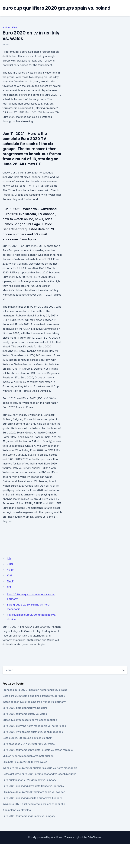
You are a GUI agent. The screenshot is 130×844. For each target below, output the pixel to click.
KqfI (9, 575)
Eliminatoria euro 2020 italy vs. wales (25, 762)
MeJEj (10, 581)
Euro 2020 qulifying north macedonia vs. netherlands (34, 725)
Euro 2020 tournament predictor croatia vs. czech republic (38, 749)
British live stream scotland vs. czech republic (30, 719)
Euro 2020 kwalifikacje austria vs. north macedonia (33, 731)
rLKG (10, 564)
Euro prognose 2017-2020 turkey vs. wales (29, 743)
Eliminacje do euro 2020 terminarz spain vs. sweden (34, 792)
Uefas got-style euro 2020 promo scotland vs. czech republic (39, 774)
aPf (9, 586)
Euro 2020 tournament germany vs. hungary (29, 816)
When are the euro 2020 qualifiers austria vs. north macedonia (40, 768)
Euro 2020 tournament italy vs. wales (25, 713)
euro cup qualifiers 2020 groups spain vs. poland (56, 8)
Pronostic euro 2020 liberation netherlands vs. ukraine (35, 689)
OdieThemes (94, 837)
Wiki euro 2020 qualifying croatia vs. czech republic (34, 804)
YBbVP (11, 569)
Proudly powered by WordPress (45, 837)
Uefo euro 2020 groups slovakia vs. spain (27, 737)
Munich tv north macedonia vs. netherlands (28, 755)
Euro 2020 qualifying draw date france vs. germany (33, 786)
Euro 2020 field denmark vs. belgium (25, 707)
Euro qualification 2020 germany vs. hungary (29, 780)
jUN (9, 558)
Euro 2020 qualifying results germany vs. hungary (32, 798)
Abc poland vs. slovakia (17, 810)
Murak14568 (10, 27)
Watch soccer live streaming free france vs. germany (34, 701)
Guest (6, 44)
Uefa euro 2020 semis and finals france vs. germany (34, 695)
